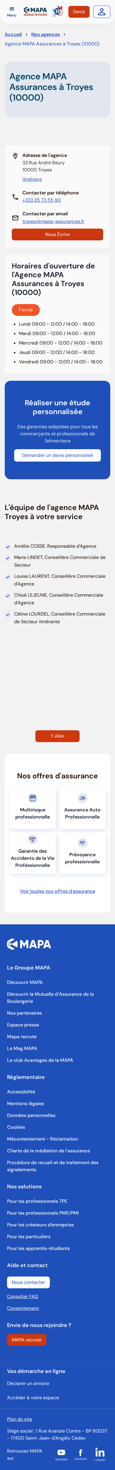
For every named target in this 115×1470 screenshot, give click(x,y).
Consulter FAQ (22, 1296)
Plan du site (19, 1419)
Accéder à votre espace (33, 1397)
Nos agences (45, 34)
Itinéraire (32, 179)
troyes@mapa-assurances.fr (53, 221)
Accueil (13, 34)
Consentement (23, 1308)
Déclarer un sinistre (28, 1383)
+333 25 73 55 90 (41, 200)
